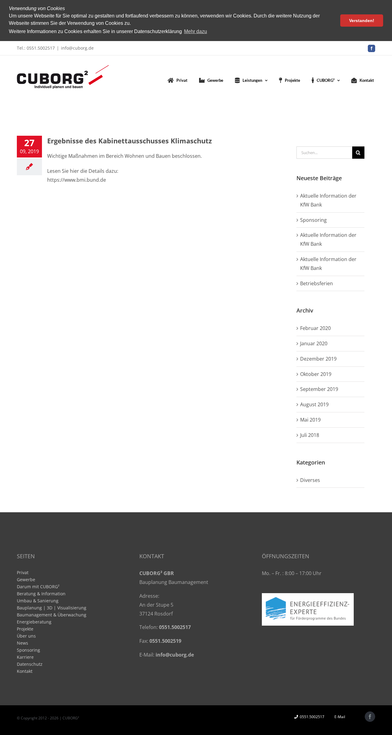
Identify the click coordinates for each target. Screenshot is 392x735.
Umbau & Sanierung (37, 601)
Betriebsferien (316, 283)
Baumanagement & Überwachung (51, 615)
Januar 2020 (313, 343)
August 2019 (314, 404)
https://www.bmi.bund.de (76, 179)
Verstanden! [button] (361, 20)
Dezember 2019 (318, 358)
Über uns (26, 636)
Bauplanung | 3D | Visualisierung (51, 608)
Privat (22, 572)
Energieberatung (34, 622)
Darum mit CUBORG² (38, 586)
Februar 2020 (315, 328)
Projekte (25, 629)
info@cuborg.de (77, 48)
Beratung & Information (41, 594)
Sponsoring (313, 220)
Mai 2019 (310, 419)
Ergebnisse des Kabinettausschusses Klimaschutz (129, 140)
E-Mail (339, 716)
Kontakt (24, 671)
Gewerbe (26, 579)
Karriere (25, 657)
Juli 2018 (309, 435)
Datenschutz (30, 664)
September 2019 (319, 389)
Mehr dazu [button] (195, 31)
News (22, 643)
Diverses (310, 480)
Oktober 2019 (315, 374)
